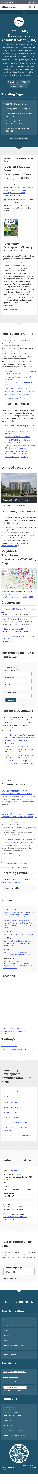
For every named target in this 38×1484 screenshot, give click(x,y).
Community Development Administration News (16, 122)
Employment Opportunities (13, 1345)
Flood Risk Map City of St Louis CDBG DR (18, 129)
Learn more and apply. (12, 215)
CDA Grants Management (13, 1117)
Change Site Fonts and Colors (14, 1372)
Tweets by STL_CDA (9, 1046)
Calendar (6, 1335)
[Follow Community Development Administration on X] (5, 1196)
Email (12, 82)
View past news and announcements (15, 863)
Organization (10, 692)
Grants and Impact (10, 1102)
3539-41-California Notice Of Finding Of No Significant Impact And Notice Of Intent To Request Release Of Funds (18, 914)
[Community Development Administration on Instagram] (13, 1196)
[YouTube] (21, 1302)
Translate (20, 1390)
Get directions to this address (15, 1217)
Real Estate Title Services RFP (12, 629)
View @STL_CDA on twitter (11, 1050)
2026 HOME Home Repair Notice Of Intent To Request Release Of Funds (17, 953)
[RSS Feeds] (31, 1302)
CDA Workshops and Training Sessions (20, 391)
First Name (9, 678)
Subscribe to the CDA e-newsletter (14, 867)
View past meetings (12, 882)
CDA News (7, 1097)
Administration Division (12, 1107)
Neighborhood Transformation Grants (18, 1135)
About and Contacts (11, 1092)
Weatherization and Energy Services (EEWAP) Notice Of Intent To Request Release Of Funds (17, 943)
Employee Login (9, 1354)
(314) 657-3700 (24, 82)
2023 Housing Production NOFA (17, 388)
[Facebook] (6, 1302)
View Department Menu (19, 139)
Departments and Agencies (21, 12)
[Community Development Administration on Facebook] (9, 1196)
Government (6, 12)
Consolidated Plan (10, 1112)
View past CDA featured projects (14, 505)
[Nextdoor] (26, 1302)
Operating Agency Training (15, 398)
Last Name (9, 685)
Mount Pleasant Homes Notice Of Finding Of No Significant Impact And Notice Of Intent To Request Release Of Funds (18, 924)
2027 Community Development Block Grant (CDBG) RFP (20, 114)
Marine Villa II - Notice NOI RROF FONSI (18, 934)
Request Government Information (16, 1435)
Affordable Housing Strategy (16, 457)
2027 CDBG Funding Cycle (16, 104)
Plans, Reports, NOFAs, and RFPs (18, 746)
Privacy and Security (11, 1377)
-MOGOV (11, 7)
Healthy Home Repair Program (18, 109)
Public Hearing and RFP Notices (17, 437)
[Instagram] (11, 1302)
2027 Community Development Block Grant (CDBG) (17, 192)
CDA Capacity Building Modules (17, 395)
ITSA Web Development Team (8, 1467)
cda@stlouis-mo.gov (16, 1170)
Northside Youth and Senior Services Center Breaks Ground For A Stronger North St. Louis (19, 817)
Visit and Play (8, 1340)
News (5, 1330)
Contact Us (7, 1425)
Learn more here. (10, 309)
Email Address (11, 670)
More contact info (20, 86)
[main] (19, 650)
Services (6, 1320)
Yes (8, 1272)
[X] (16, 1302)
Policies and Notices (11, 1382)
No (15, 1272)
